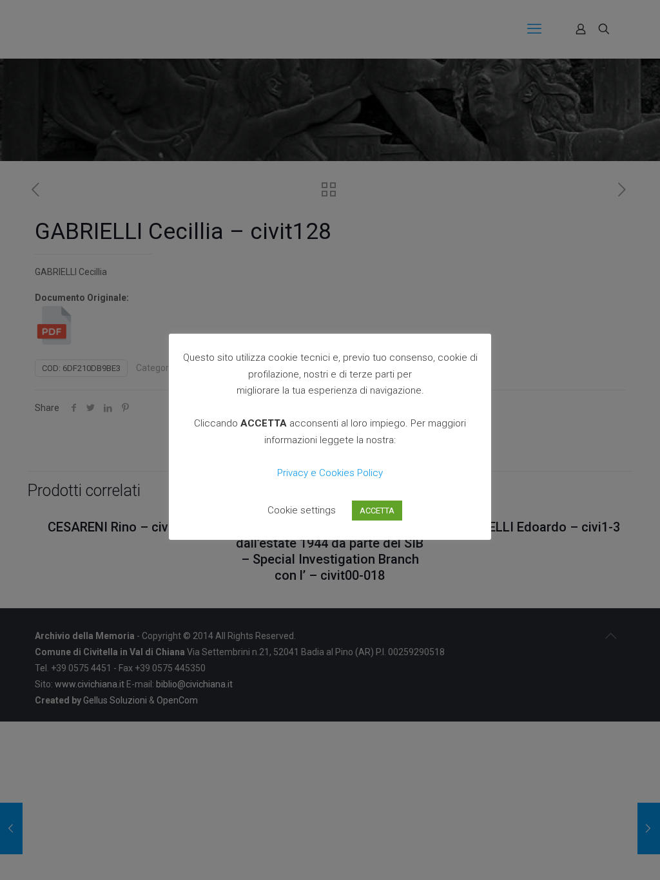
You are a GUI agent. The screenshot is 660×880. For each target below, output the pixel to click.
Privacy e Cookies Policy (330, 473)
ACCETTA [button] (377, 510)
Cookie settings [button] (301, 510)
